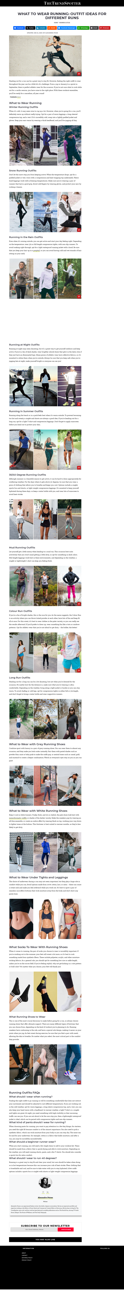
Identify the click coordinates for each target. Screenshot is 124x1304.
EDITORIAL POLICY (27, 1257)
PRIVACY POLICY (26, 1260)
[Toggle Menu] (2, 3)
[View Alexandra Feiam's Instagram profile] (43, 1192)
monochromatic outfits (18, 818)
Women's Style (64, 22)
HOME (56, 22)
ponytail (36, 250)
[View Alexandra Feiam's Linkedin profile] (47, 1192)
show (19, 97)
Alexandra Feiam (45, 1197)
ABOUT (24, 1253)
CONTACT (24, 1255)
